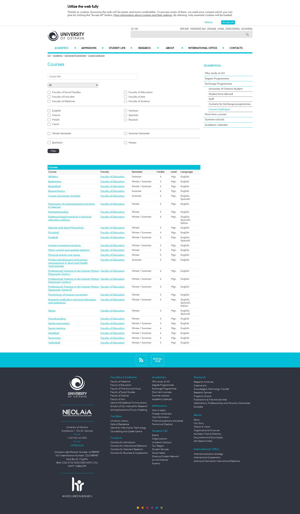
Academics (65, 48)
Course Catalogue (96, 56)
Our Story (199, 423)
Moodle (211, 29)
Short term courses (216, 114)
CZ (132, 29)
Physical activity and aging (64, 255)
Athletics (53, 176)
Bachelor (57, 142)
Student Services (160, 449)
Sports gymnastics (59, 323)
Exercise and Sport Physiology (66, 227)
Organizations (159, 439)
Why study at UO (215, 73)
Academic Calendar (216, 125)
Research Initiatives (203, 382)
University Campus (161, 442)
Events (155, 435)
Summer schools (214, 119)
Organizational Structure (206, 430)
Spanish (133, 115)
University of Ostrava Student (226, 89)
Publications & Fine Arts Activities (210, 400)
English (56, 110)
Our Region (158, 446)
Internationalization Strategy (208, 454)
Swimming (54, 338)
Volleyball (54, 342)
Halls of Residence (119, 424)
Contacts (236, 48)
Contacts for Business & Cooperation (129, 453)
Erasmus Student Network (165, 456)
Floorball (53, 232)
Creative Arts (200, 385)
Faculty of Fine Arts (63, 97)
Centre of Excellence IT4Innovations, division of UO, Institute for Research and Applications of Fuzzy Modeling (129, 406)
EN (136, 29)
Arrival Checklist (160, 460)
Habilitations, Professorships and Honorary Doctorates (222, 403)
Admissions (92, 48)
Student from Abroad (221, 94)
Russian (133, 119)
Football (53, 237)
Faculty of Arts (137, 97)
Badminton (54, 181)
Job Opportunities (203, 441)
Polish (56, 119)
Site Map (184, 29)
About (174, 48)
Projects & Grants (202, 396)
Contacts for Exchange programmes (230, 104)
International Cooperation (207, 457)
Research (148, 48)
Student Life (120, 48)
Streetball (53, 333)
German (133, 110)
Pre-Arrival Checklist (162, 424)
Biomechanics (56, 191)
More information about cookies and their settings (143, 15)
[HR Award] (77, 487)
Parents (156, 463)
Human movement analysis (64, 245)
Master (132, 142)
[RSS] (141, 359)
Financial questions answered (167, 421)
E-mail (221, 29)
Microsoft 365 (198, 29)
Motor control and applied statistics (69, 250)
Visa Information (160, 417)
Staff (211, 99)
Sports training (56, 328)
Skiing (52, 310)
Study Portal (233, 29)
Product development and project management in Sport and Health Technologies (68, 263)
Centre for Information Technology (128, 428)
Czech (55, 124)
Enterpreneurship (58, 212)
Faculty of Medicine (63, 101)
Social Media (158, 453)
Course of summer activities (64, 196)
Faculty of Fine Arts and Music (125, 389)
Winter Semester (61, 133)
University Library (119, 421)
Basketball (54, 186)
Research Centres (203, 392)
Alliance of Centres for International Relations (217, 461)
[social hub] (157, 359)
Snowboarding (57, 318)
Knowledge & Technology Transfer (211, 389)
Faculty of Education (141, 92)
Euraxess (198, 407)
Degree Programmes (217, 78)
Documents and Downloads (208, 437)
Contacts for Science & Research (126, 449)
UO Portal (246, 29)
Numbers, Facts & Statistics (207, 434)
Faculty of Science (139, 101)
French (56, 115)
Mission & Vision (202, 427)
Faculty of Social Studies (66, 92)
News (196, 420)
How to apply (159, 410)
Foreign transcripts (162, 414)
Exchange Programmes (75, 56)
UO (49, 56)
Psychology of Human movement (68, 294)
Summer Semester (139, 133)
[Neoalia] (77, 413)
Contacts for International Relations (128, 446)
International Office (206, 48)
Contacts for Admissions (122, 442)
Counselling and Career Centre (126, 431)
